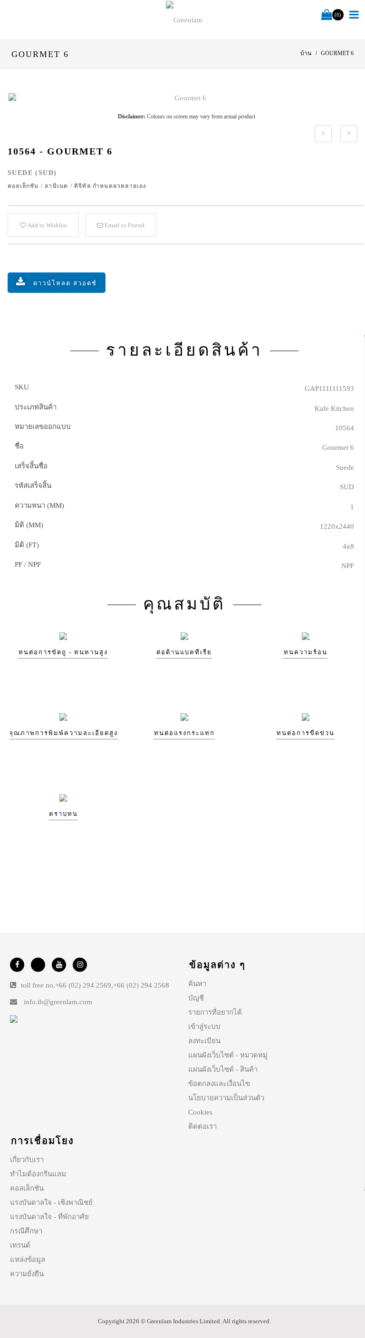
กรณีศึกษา (26, 1231)
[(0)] (326, 15)
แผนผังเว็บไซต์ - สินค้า (223, 1069)
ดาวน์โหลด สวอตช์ (65, 283)
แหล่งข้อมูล (27, 1259)
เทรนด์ (20, 1245)
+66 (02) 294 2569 (83, 985)
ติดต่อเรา (202, 1126)
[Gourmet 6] (186, 98)
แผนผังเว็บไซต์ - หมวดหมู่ (228, 1055)
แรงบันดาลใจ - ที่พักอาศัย (49, 1217)
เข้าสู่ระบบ (204, 1026)
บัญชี (196, 998)
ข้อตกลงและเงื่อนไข (219, 1083)
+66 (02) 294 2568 (141, 985)
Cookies (200, 1112)
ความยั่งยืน (27, 1274)
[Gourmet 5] (323, 133)
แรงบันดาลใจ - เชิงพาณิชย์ (51, 1202)
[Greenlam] (184, 19)
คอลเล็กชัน (27, 1188)
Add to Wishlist (46, 225)
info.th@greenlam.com (58, 1002)
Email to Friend (123, 225)
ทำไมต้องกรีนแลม (38, 1174)
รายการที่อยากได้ (215, 1012)
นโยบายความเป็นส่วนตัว (226, 1098)
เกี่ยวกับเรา (27, 1159)
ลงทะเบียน (204, 1041)
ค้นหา (197, 984)
